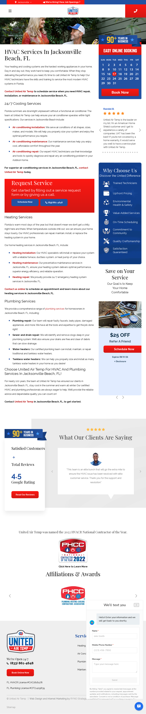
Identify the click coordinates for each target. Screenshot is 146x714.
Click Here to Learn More (73, 566)
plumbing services (54, 308)
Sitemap (11, 707)
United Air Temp (24, 401)
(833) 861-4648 (55, 202)
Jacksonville (23, 2)
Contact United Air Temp (19, 91)
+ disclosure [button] (120, 361)
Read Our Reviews (25, 495)
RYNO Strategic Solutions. (84, 698)
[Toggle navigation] (10, 11)
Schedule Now (25, 202)
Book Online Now (20, 673)
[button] (138, 131)
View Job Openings (69, 2)
